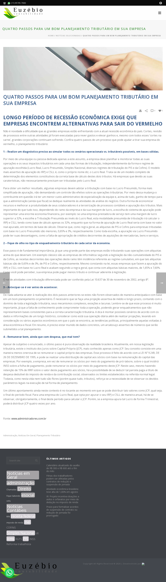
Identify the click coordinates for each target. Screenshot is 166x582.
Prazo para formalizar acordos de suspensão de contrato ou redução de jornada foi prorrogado (62, 511)
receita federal (23, 516)
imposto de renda (14, 522)
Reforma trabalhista (18, 544)
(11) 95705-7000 (18, 2)
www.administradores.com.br (28, 418)
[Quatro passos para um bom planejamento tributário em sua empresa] (83, 68)
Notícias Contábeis (16, 508)
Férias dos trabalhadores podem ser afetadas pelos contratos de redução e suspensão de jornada (60, 480)
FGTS (19, 539)
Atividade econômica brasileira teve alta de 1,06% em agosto (62, 490)
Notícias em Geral (27, 435)
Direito (24, 488)
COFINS (11, 527)
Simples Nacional (21, 533)
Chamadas (11, 489)
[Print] (140, 110)
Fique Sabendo (13, 496)
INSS (32, 539)
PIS (25, 538)
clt (37, 533)
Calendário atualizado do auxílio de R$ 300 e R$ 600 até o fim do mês (63, 468)
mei (27, 522)
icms (10, 538)
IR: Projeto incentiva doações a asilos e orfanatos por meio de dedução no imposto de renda (62, 499)
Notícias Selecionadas (68, 36)
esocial (28, 495)
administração (10, 435)
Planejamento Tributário (48, 435)
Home (51, 36)
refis (8, 501)
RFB (8, 516)
